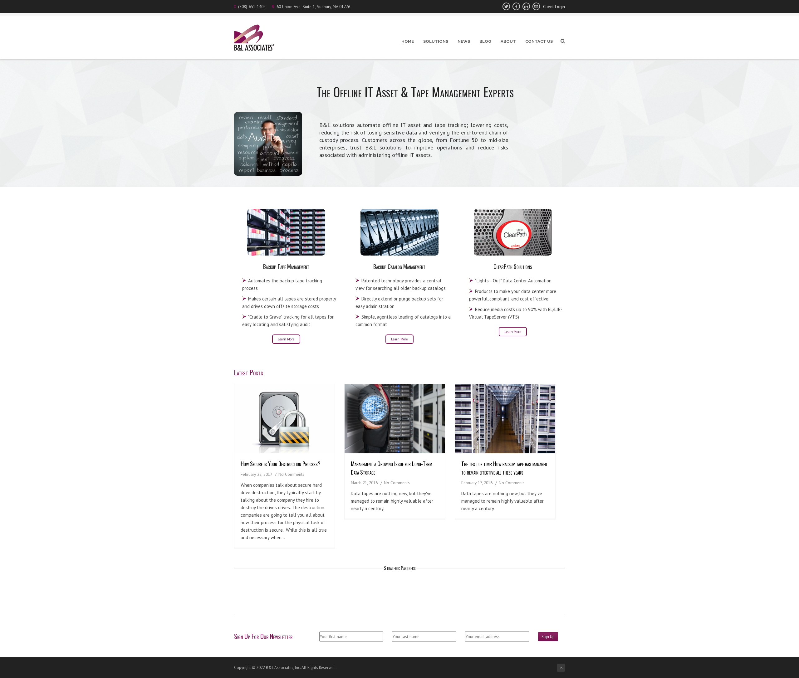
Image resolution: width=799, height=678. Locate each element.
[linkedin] (526, 6)
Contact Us (539, 41)
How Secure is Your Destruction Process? (281, 464)
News (464, 41)
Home (407, 41)
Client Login (554, 6)
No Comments (291, 474)
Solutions (435, 41)
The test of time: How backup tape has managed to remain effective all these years (504, 468)
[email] (536, 6)
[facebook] (516, 6)
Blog (485, 41)
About (508, 41)
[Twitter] (506, 6)
